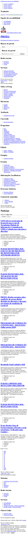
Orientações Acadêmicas (10, 182)
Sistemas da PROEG (9, 71)
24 (4, 459)
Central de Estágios (8, 158)
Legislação (6, 98)
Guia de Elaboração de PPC (11, 73)
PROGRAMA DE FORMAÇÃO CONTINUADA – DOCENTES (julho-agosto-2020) (13, 325)
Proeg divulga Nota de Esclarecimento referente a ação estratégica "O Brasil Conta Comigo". (13, 428)
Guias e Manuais (8, 201)
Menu (2, 82)
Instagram (6, 495)
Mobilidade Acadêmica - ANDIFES (12, 140)
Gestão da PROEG (8, 95)
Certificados (7, 165)
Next (5, 468)
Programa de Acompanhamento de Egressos (14, 141)
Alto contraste (7, 22)
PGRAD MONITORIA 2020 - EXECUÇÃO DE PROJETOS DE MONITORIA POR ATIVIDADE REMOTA (13, 252)
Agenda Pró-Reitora (9, 76)
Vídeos (6, 203)
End (5, 469)
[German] (13, 14)
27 (4, 464)
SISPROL (6, 485)
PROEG (6, 90)
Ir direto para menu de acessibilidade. (10, 1)
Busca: (4, 54)
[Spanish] (21, 14)
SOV (5, 482)
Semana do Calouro (8, 166)
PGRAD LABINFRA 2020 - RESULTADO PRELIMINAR (12, 384)
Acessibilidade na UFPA (10, 75)
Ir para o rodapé (8, 8)
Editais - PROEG (8, 150)
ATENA (6, 487)
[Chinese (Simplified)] (5, 14)
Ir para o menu (8, 5)
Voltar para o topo (5, 473)
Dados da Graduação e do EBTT (12, 184)
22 (4, 457)
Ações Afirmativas (8, 193)
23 (4, 458)
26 (4, 462)
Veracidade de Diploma (9, 185)
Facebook (6, 493)
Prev (5, 452)
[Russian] (19, 14)
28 (4, 465)
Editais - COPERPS (9, 152)
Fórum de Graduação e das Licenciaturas (14, 169)
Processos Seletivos (8, 192)
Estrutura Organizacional (10, 91)
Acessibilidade (7, 21)
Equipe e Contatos (8, 94)
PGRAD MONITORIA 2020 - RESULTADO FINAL (12, 405)
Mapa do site (7, 24)
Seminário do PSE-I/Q (9, 168)
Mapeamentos (7, 96)
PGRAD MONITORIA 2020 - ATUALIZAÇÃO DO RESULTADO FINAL (12, 276)
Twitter (5, 496)
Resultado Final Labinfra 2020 (13, 364)
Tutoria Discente (8, 134)
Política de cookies (11, 531)
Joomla (24, 520)
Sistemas (6, 200)
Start (5, 451)
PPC (5, 484)
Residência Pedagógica (9, 135)
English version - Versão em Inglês (12, 507)
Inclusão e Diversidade (9, 72)
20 (4, 454)
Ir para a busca (8, 6)
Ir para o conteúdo (9, 4)
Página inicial (4, 80)
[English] (8, 14)
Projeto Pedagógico (8, 122)
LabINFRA (6, 133)
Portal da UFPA (8, 513)
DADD (5, 104)
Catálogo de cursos (8, 178)
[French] (11, 14)
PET (5, 128)
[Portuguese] (2, 14)
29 (4, 466)
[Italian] (15, 14)
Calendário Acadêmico (9, 180)
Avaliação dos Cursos (9, 115)
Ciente (12, 532)
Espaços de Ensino (8, 515)
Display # (4, 216)
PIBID (5, 130)
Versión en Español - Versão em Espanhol (14, 505)
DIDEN (6, 106)
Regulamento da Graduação (10, 181)
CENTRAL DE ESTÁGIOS (11, 481)
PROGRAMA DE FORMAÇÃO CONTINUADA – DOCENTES (13, 346)
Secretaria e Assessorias (9, 92)
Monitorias (6, 131)
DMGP (5, 109)
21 (4, 455)
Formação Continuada (9, 137)
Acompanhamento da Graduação (12, 138)
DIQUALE (6, 107)
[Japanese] (17, 14)
